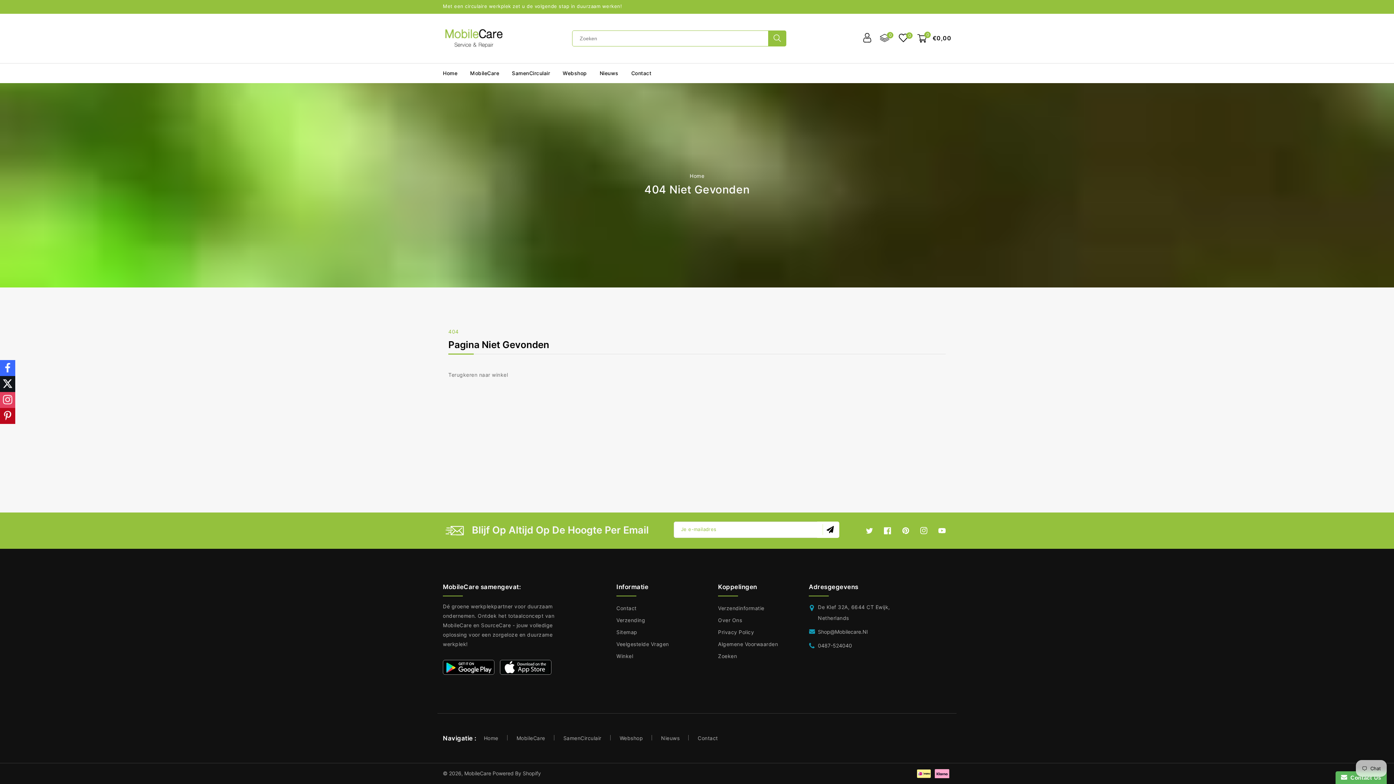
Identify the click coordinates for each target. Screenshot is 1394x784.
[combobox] (670, 38)
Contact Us (1364, 778)
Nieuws (670, 738)
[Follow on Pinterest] (7, 416)
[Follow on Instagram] (7, 400)
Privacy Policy (736, 632)
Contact (626, 608)
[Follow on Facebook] (7, 368)
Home (697, 176)
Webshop (575, 73)
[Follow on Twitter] (7, 384)
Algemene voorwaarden (748, 644)
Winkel (624, 656)
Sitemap (626, 632)
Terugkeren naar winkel (478, 375)
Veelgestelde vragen (642, 644)
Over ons (730, 620)
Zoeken (727, 656)
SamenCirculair (531, 73)
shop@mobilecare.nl (843, 632)
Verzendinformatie (741, 608)
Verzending (630, 620)
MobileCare (531, 738)
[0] (903, 38)
